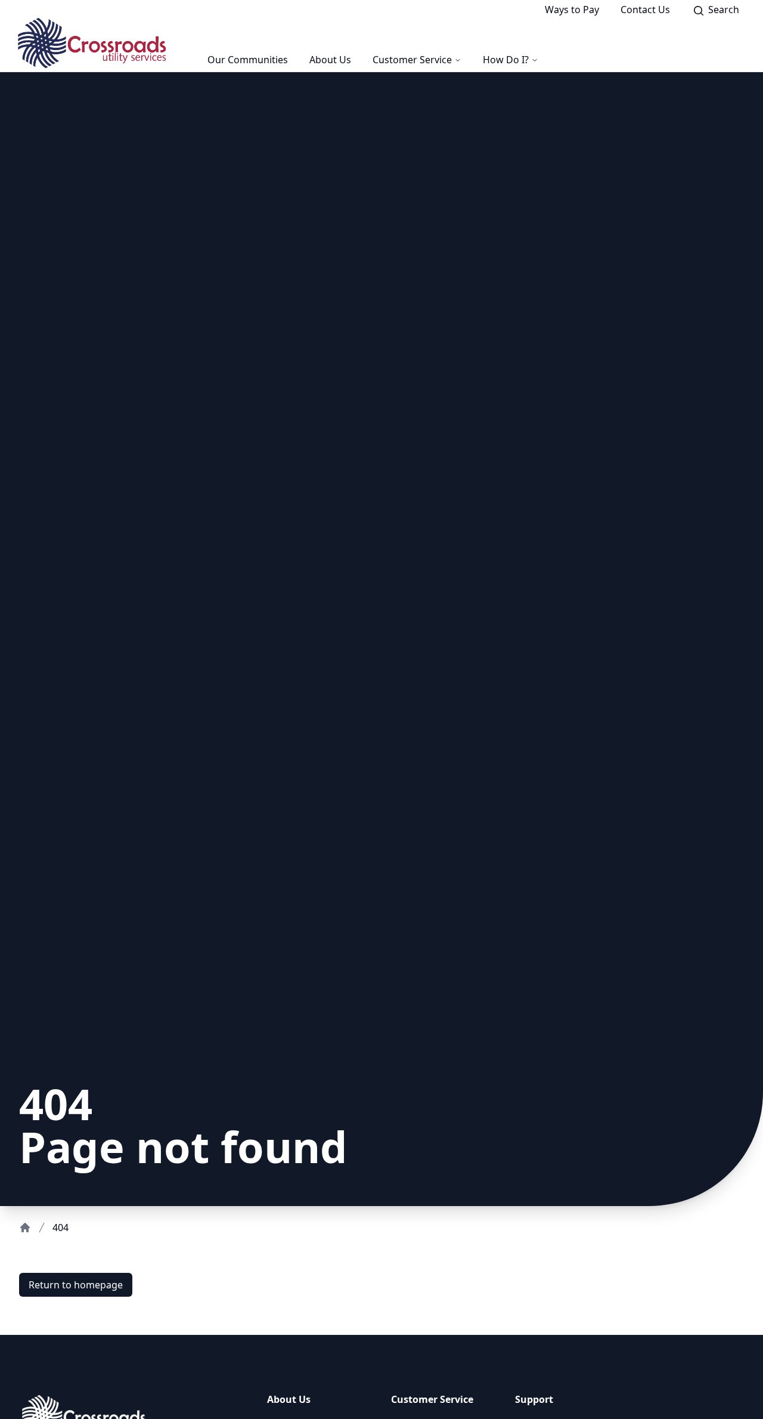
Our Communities (247, 59)
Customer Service (412, 59)
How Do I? (506, 59)
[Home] (25, 1227)
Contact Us (645, 9)
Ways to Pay (572, 9)
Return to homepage (76, 1284)
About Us (330, 59)
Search (727, 11)
